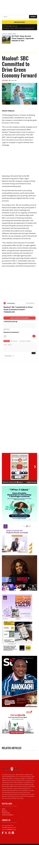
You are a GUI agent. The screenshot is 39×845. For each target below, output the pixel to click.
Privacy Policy (6, 813)
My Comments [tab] (14, 341)
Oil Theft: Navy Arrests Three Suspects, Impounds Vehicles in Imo (22, 38)
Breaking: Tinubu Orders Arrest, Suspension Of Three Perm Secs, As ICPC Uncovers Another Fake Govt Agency (19, 26)
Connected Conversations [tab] (25, 341)
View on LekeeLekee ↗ (30, 303)
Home (3, 809)
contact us (10, 829)
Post (34, 353)
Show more (7, 329)
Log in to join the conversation (20, 318)
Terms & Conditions (7, 815)
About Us (4, 811)
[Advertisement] (19, 285)
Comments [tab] (6, 341)
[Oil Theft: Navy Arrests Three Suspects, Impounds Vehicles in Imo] (6, 39)
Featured (5, 80)
